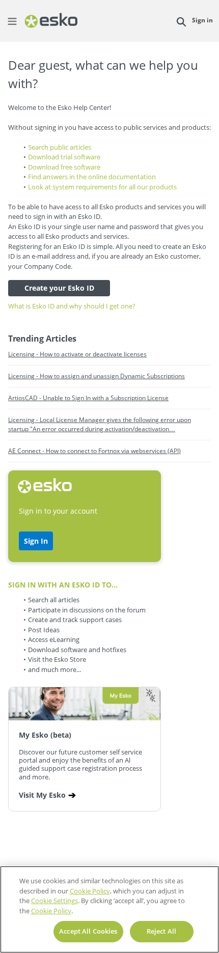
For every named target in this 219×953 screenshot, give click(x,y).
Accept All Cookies (88, 931)
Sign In (36, 541)
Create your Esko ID (59, 288)
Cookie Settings (54, 900)
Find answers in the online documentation (92, 176)
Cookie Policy (90, 890)
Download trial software (64, 156)
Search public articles (59, 147)
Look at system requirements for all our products (102, 186)
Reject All (161, 931)
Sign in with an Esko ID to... (63, 585)
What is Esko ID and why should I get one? (71, 306)
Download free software (64, 167)
